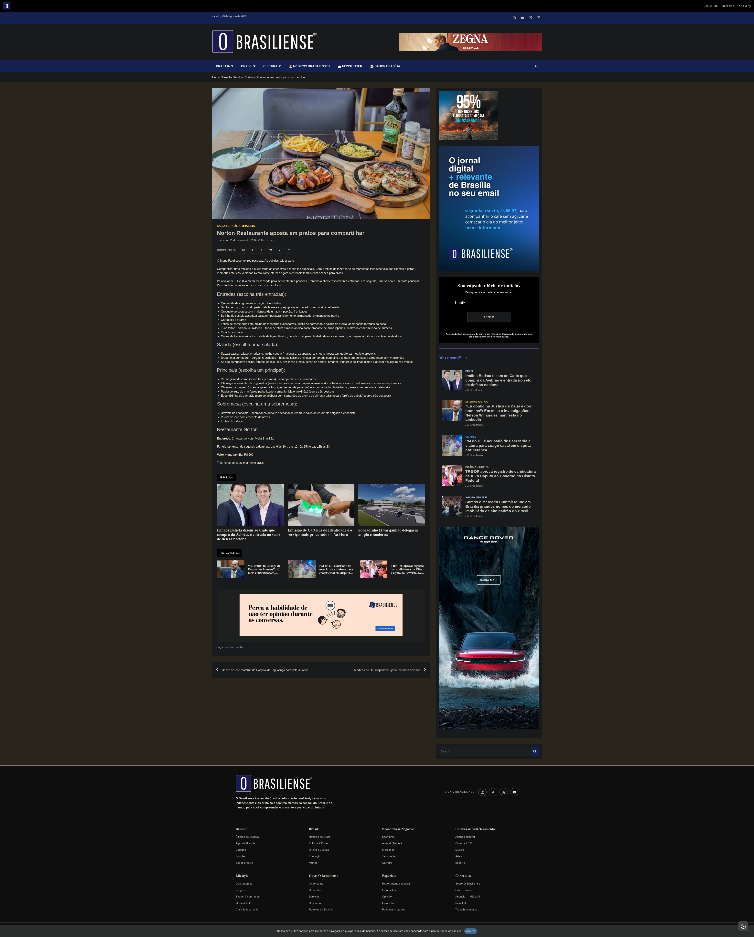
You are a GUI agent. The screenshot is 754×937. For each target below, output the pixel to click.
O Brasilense (266, 240)
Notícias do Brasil (319, 836)
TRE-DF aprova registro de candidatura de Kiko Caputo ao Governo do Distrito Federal (500, 476)
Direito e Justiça (476, 401)
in (280, 250)
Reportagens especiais (396, 883)
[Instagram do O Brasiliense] (243, 250)
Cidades (470, 436)
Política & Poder (319, 843)
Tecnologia (388, 856)
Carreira (387, 862)
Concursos (315, 903)
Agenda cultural (465, 836)
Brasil (246, 66)
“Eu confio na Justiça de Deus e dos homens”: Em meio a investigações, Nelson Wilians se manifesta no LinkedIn (498, 413)
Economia (388, 836)
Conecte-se (463, 876)
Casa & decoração (247, 909)
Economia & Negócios (398, 829)
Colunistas (388, 903)
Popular (240, 856)
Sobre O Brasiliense (467, 883)
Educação (315, 856)
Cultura (270, 66)
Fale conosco (463, 890)
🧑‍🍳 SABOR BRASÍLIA (385, 66)
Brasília (223, 66)
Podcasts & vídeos (393, 909)
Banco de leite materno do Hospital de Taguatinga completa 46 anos (265, 670)
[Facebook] (493, 792)
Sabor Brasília (229, 225)
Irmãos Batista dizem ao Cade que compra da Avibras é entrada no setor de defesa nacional (499, 380)
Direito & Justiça (319, 849)
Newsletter (462, 903)
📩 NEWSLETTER (350, 66)
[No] (749, 931)
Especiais (389, 876)
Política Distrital (477, 467)
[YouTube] (514, 792)
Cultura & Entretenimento (475, 829)
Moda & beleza (245, 903)
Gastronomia (244, 883)
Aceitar (470, 930)
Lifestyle (242, 876)
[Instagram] (482, 792)
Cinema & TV (463, 843)
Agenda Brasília (476, 497)
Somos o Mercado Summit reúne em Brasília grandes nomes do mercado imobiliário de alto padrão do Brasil (498, 506)
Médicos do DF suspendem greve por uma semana (387, 670)
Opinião (387, 896)
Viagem (240, 890)
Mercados (388, 849)
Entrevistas (389, 890)
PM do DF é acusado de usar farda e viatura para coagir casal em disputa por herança (498, 445)
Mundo (313, 862)
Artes (458, 856)
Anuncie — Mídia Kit (467, 896)
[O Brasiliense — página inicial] (276, 783)
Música (459, 849)
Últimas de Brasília (247, 836)
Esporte (460, 862)
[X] (504, 792)
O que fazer (316, 890)
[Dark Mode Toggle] (743, 926)
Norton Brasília (233, 647)
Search (535, 751)
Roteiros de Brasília (321, 909)
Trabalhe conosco (466, 909)
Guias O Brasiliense (323, 876)
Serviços (314, 896)
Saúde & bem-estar (248, 896)
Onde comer (316, 883)
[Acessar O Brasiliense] (321, 615)
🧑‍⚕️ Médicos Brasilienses (309, 66)
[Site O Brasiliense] (288, 250)
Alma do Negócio (392, 843)
